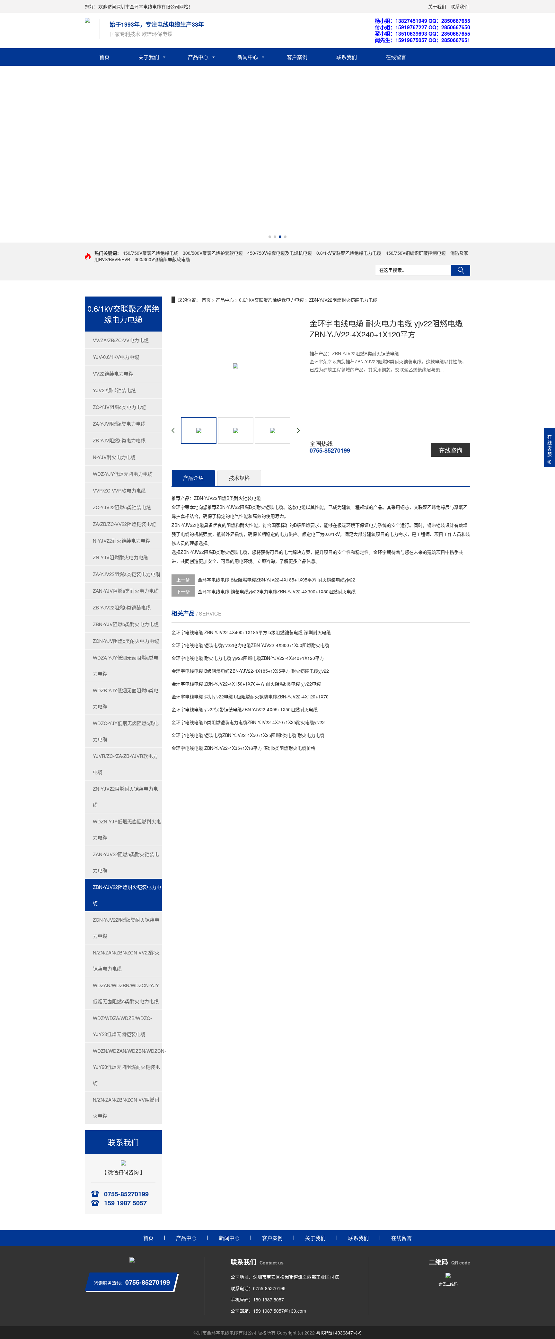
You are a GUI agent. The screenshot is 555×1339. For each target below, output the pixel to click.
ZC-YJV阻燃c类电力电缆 (119, 406)
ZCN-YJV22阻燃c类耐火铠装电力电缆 (126, 927)
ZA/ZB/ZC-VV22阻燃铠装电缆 (124, 523)
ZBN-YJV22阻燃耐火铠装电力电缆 (127, 894)
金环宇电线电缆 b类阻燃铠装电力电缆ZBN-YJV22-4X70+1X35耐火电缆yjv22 (248, 722)
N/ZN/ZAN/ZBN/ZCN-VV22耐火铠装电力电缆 (126, 960)
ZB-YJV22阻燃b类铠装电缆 (122, 607)
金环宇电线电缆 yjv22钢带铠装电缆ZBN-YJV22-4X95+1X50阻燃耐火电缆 (245, 709)
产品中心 (198, 57)
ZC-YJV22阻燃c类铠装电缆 (122, 507)
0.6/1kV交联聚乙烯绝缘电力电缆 (348, 253)
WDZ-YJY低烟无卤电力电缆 (123, 473)
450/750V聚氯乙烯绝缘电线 (150, 253)
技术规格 (239, 478)
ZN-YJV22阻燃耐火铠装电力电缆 (125, 796)
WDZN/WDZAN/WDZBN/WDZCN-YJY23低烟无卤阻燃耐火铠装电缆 (127, 1066)
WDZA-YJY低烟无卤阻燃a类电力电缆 (125, 665)
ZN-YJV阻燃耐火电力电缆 (120, 557)
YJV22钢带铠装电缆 (114, 390)
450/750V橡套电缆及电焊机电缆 (279, 253)
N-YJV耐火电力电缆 (114, 457)
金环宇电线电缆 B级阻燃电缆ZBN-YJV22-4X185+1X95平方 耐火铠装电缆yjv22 (276, 579)
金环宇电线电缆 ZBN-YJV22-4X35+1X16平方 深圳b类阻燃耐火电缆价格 (243, 748)
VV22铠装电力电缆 (113, 373)
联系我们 (460, 6)
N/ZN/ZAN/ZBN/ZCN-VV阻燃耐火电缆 (126, 1107)
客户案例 (297, 57)
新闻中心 (247, 57)
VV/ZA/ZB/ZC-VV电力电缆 (121, 340)
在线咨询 (450, 450)
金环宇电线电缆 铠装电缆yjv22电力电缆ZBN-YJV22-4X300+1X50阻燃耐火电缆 (277, 591)
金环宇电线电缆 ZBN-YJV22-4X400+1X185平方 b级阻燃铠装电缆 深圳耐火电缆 (251, 632)
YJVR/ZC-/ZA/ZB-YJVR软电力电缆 (125, 763)
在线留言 (396, 57)
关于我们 (437, 6)
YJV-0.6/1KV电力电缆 (116, 356)
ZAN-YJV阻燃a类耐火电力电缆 (126, 590)
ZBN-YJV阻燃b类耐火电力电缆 (126, 624)
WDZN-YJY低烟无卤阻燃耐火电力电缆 (127, 829)
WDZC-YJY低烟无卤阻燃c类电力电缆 (126, 731)
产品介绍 (193, 478)
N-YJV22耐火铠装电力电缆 (121, 540)
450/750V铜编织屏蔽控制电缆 (416, 253)
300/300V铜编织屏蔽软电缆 (162, 259)
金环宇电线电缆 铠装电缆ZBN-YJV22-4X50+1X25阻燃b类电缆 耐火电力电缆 (248, 735)
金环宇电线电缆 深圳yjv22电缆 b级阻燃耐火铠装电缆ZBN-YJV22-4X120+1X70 (250, 696)
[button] (270, 236)
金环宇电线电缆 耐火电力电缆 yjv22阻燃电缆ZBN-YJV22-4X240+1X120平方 (248, 658)
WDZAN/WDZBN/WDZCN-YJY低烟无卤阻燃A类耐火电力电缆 (126, 993)
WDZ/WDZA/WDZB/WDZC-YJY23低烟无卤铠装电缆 (122, 1026)
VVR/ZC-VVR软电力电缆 (119, 490)
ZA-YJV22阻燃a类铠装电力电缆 (126, 574)
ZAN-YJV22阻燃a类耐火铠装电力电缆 (126, 862)
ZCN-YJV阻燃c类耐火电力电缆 (126, 640)
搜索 (460, 270)
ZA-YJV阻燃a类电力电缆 (119, 423)
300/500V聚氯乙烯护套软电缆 (213, 253)
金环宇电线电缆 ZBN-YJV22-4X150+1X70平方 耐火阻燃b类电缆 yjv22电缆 (246, 683)
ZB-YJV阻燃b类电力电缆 (119, 440)
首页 (104, 57)
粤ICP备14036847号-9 (339, 1332)
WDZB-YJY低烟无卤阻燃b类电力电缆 (125, 698)
